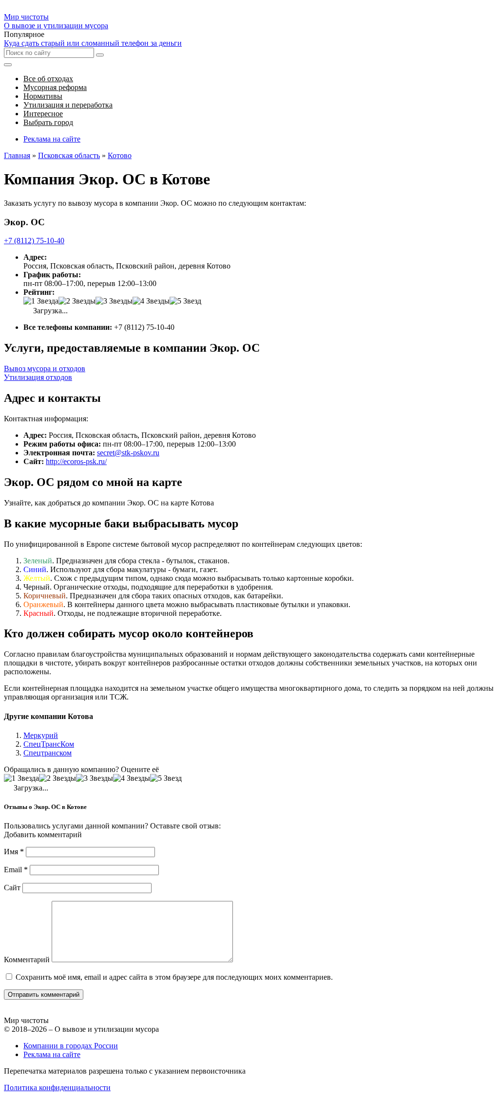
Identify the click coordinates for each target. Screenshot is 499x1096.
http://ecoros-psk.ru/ (76, 461)
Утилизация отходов (38, 377)
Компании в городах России (70, 1046)
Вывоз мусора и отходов (44, 368)
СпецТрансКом (48, 744)
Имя (14, 851)
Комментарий (27, 959)
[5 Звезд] (185, 301)
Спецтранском (47, 753)
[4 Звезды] (151, 301)
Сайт (12, 887)
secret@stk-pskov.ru (128, 453)
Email (16, 869)
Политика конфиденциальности (57, 1087)
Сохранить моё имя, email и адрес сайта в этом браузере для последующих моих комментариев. (174, 977)
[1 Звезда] (40, 301)
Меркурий (40, 735)
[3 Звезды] (114, 301)
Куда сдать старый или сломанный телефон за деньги (93, 43)
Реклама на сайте (51, 139)
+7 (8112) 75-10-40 (34, 240)
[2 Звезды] (77, 301)
